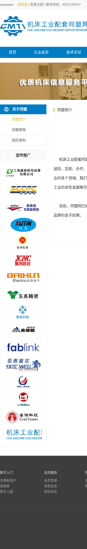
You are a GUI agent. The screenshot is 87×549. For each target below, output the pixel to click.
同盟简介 (19, 119)
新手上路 (6, 491)
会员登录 (50, 480)
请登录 (22, 4)
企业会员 (41, 52)
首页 (12, 52)
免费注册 (36, 4)
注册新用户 (8, 480)
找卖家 (5, 486)
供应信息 (50, 491)
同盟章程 (19, 130)
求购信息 (50, 486)
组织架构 (19, 140)
